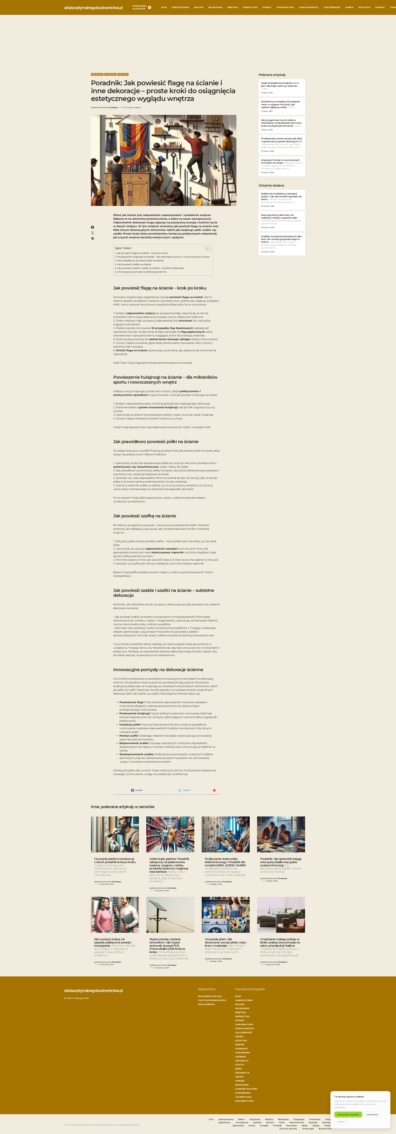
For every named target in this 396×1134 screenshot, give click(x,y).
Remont (240, 1044)
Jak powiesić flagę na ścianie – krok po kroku (142, 253)
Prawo (239, 1036)
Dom (238, 996)
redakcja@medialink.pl (128, 1125)
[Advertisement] (198, 44)
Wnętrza (123, 74)
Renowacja (242, 1072)
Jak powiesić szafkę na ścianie (134, 264)
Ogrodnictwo (244, 1024)
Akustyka (241, 1040)
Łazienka (240, 1056)
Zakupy (239, 1076)
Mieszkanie (242, 1085)
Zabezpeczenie (244, 1000)
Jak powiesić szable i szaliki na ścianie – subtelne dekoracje (150, 268)
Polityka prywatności (212, 1000)
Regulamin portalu (210, 996)
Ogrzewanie (242, 1052)
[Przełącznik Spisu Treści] (206, 248)
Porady (239, 1020)
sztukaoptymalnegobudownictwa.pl (93, 7)
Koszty (239, 1064)
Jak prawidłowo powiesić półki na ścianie (140, 260)
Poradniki (110, 74)
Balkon (239, 1004)
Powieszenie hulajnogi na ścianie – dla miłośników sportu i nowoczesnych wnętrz (163, 256)
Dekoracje (97, 74)
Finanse (240, 1081)
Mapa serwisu (206, 1004)
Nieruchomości (244, 1028)
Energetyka (242, 1016)
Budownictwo (244, 1101)
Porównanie (243, 1093)
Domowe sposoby (246, 1089)
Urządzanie (242, 1008)
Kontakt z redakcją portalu (76, 998)
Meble (238, 1068)
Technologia (243, 1097)
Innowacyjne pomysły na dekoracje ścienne (142, 271)
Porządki (264, 1126)
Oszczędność (243, 1032)
